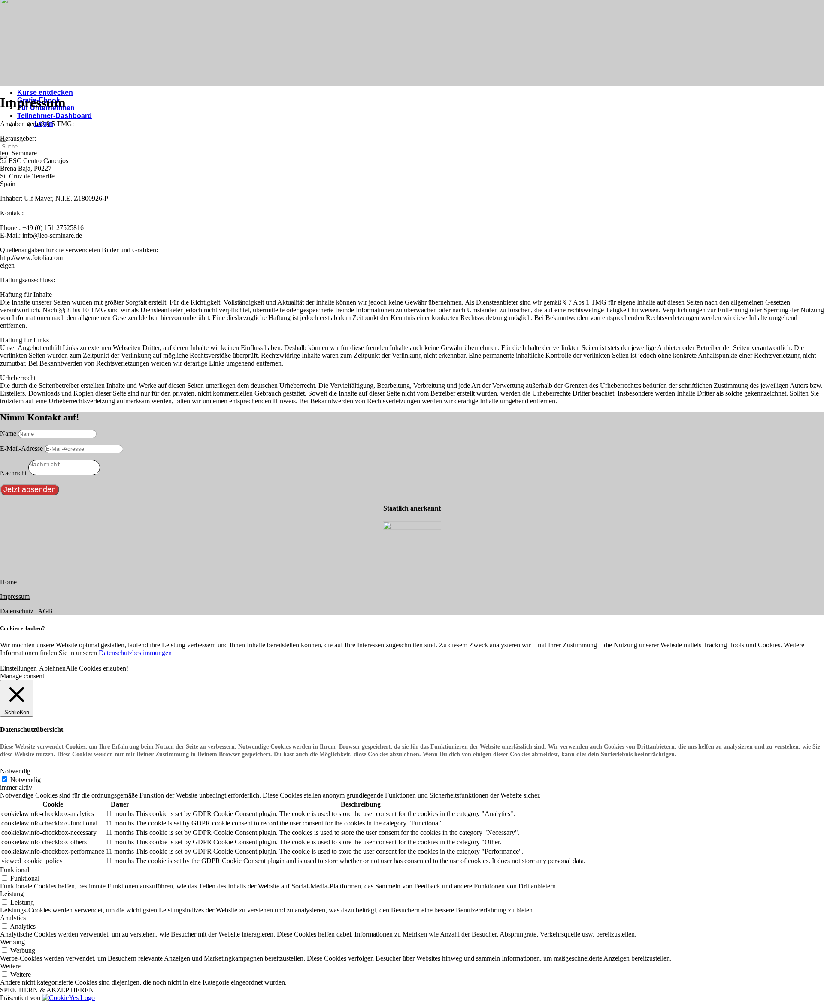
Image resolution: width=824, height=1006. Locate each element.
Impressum (15, 596)
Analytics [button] (13, 917)
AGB (45, 611)
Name (8, 433)
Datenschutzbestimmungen (135, 652)
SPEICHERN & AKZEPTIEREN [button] (47, 990)
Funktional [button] (14, 869)
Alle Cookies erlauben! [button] (97, 668)
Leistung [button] (12, 893)
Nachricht (13, 473)
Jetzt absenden (29, 489)
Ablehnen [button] (52, 668)
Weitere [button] (10, 966)
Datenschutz (16, 611)
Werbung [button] (12, 942)
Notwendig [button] (15, 771)
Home (8, 582)
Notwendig (25, 779)
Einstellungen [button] (18, 668)
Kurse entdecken (45, 92)
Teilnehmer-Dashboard (54, 115)
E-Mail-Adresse (21, 448)
